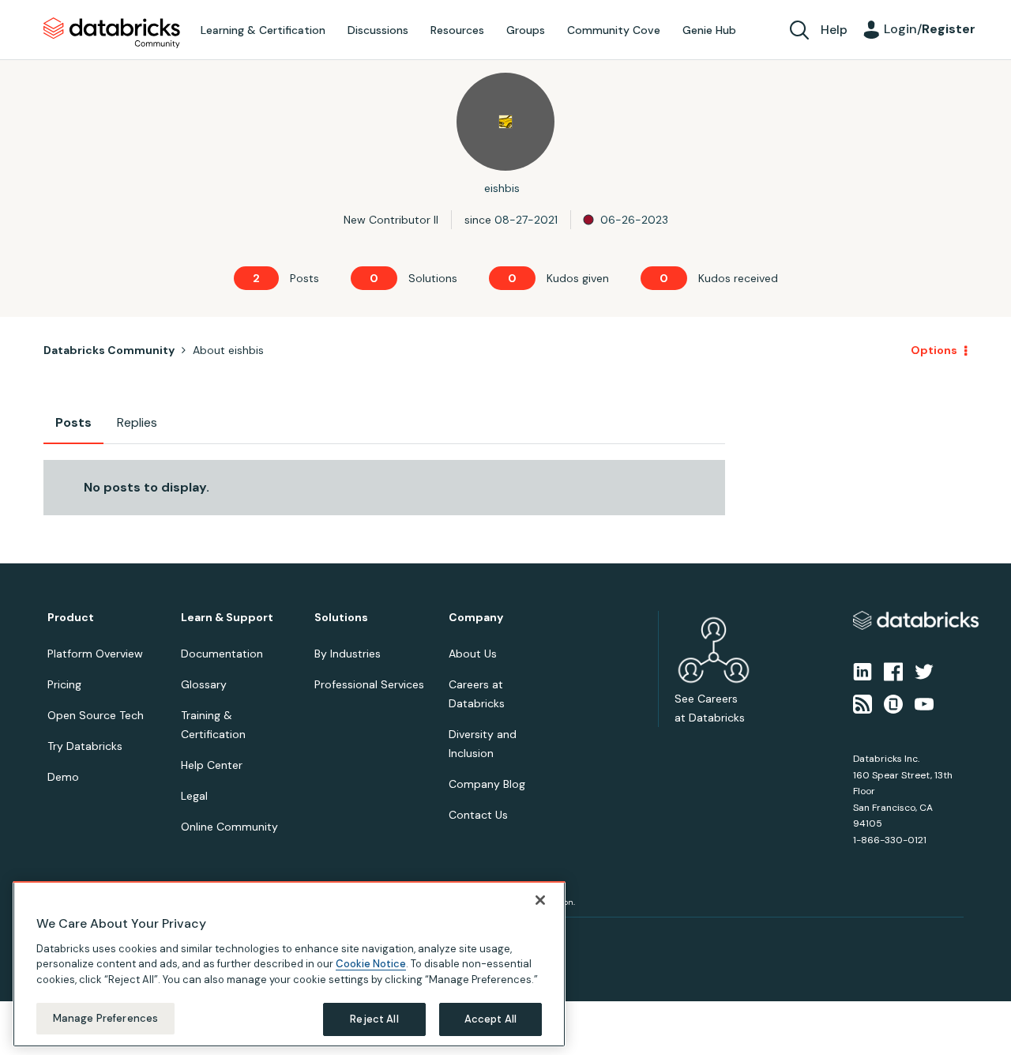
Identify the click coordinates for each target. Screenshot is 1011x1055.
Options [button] (934, 350)
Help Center (211, 765)
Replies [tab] (137, 422)
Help (834, 29)
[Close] (540, 900)
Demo (63, 777)
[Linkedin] (862, 671)
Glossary (204, 684)
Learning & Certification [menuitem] (263, 30)
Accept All (490, 1019)
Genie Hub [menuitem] (709, 30)
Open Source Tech (95, 715)
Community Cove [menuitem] (613, 30)
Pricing (64, 684)
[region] (289, 964)
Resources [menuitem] (457, 30)
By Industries (347, 653)
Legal (194, 796)
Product (70, 617)
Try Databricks (84, 746)
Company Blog (487, 784)
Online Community (229, 827)
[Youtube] (924, 702)
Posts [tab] (73, 422)
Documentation (222, 653)
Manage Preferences (105, 1018)
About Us (473, 653)
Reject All (374, 1019)
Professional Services (369, 684)
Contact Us (478, 815)
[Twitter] (924, 671)
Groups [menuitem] (525, 30)
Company (476, 617)
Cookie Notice (371, 963)
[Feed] (862, 702)
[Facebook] (893, 671)
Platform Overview (95, 653)
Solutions (341, 617)
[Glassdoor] (893, 702)
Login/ (929, 29)
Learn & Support (227, 617)
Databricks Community (112, 33)
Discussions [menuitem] (378, 30)
